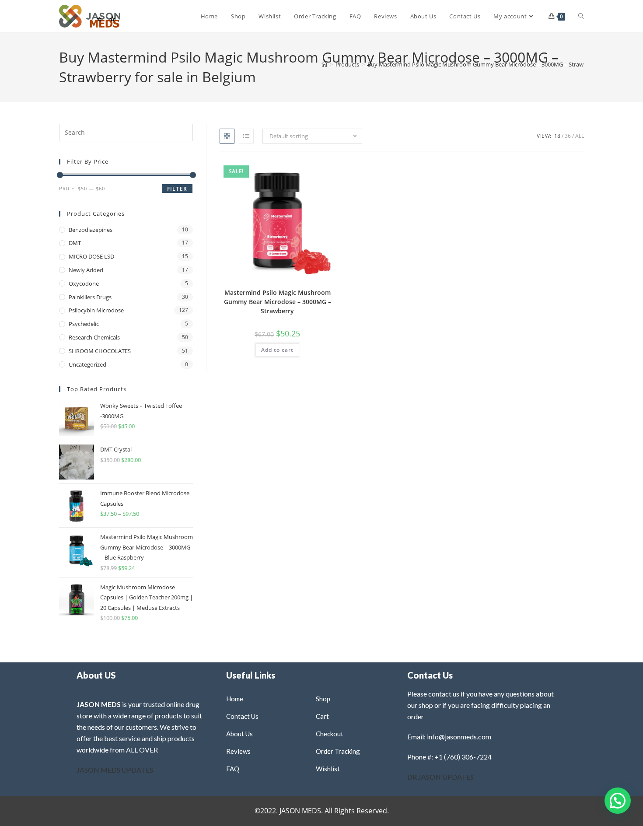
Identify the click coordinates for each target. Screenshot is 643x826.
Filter (177, 188)
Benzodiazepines (90, 230)
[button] (307, 169)
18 (557, 136)
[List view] (246, 136)
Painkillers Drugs (90, 297)
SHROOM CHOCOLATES (100, 351)
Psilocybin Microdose (96, 310)
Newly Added (86, 270)
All (579, 136)
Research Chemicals (94, 337)
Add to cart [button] (277, 350)
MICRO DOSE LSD (91, 256)
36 (568, 136)
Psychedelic (84, 324)
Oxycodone (84, 283)
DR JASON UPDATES (440, 777)
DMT (75, 243)
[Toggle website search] (581, 16)
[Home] (324, 64)
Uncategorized (87, 364)
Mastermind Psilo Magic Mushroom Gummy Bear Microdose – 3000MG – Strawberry (277, 301)
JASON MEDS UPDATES (115, 770)
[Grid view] (227, 136)
